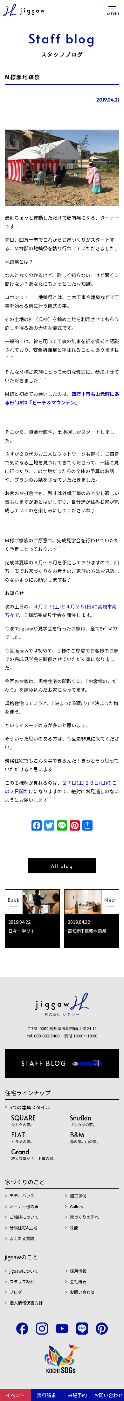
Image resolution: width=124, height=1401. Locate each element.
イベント (15, 1395)
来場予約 (77, 1395)
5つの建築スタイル (30, 1107)
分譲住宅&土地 (23, 1227)
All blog (62, 865)
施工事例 (78, 1196)
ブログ (16, 1292)
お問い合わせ (82, 1292)
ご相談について (24, 1217)
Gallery (76, 1206)
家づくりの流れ (84, 1217)
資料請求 (46, 1395)
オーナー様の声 (24, 1206)
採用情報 (78, 1271)
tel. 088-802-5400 (43, 1036)
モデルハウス (22, 1196)
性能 (74, 1227)
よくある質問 (22, 1238)
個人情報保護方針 (26, 1303)
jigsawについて (24, 1271)
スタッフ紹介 (22, 1281)
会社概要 (78, 1281)
